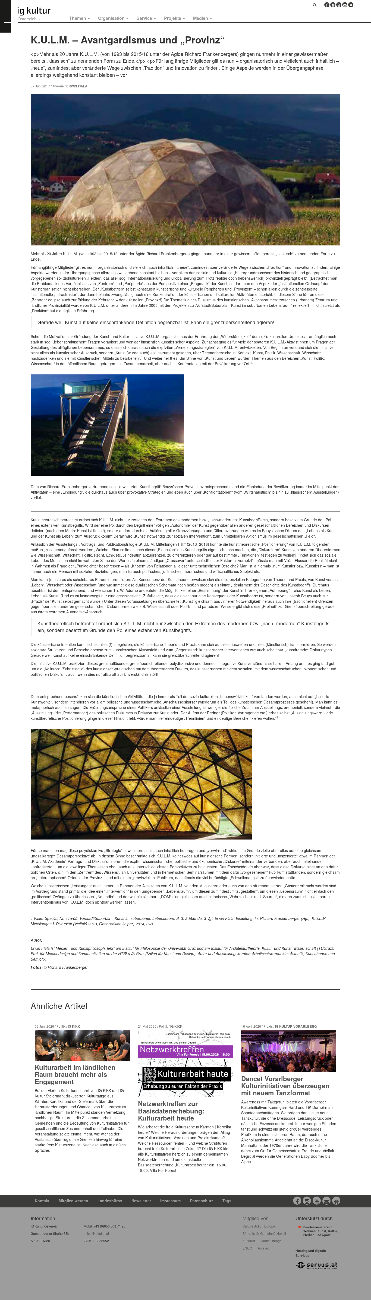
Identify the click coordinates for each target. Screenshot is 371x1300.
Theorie (58, 86)
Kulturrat (249, 1240)
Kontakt (42, 1200)
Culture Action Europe (259, 1226)
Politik (60, 1026)
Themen (78, 18)
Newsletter (141, 1200)
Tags (226, 1200)
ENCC (247, 1248)
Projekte (173, 18)
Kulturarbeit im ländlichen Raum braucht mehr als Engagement (75, 1074)
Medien (201, 18)
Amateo (263, 1248)
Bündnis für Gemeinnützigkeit (264, 1233)
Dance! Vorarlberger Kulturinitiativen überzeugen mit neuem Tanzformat (285, 1085)
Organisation (112, 18)
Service (145, 18)
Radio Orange (271, 1240)
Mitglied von (256, 1218)
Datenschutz (201, 1200)
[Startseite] (40, 11)
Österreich (27, 18)
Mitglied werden (73, 1200)
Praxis (268, 1026)
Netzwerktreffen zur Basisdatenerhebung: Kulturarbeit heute (171, 1110)
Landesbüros (110, 1200)
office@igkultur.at (96, 1233)
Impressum (170, 1200)
